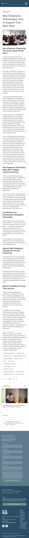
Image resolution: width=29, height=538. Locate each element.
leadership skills (20, 353)
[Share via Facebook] (3, 379)
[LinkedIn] (6, 526)
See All (24, 385)
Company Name (6, 454)
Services (22, 514)
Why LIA (22, 512)
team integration (20, 371)
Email (3, 460)
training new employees (9, 371)
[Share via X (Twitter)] (6, 379)
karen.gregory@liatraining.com (9, 522)
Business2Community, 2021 (7, 536)
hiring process (11, 361)
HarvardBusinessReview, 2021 (20, 535)
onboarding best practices (9, 366)
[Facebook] (3, 526)
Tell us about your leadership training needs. (12, 470)
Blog (21, 521)
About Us (22, 517)
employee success (19, 374)
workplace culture (7, 355)
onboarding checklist (8, 374)
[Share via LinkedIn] (10, 379)
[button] (26, 3)
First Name (5, 443)
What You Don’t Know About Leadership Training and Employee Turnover (13, 406)
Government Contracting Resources (24, 528)
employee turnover (18, 358)
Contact (22, 519)
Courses (22, 515)
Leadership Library (24, 524)
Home (21, 510)
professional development (19, 355)
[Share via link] (13, 379)
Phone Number (5, 465)
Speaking (22, 526)
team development (8, 358)
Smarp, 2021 (14, 536)
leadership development (9, 353)
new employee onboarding (9, 363)
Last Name (5, 449)
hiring (5, 361)
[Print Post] (16, 379)
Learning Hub (23, 522)
